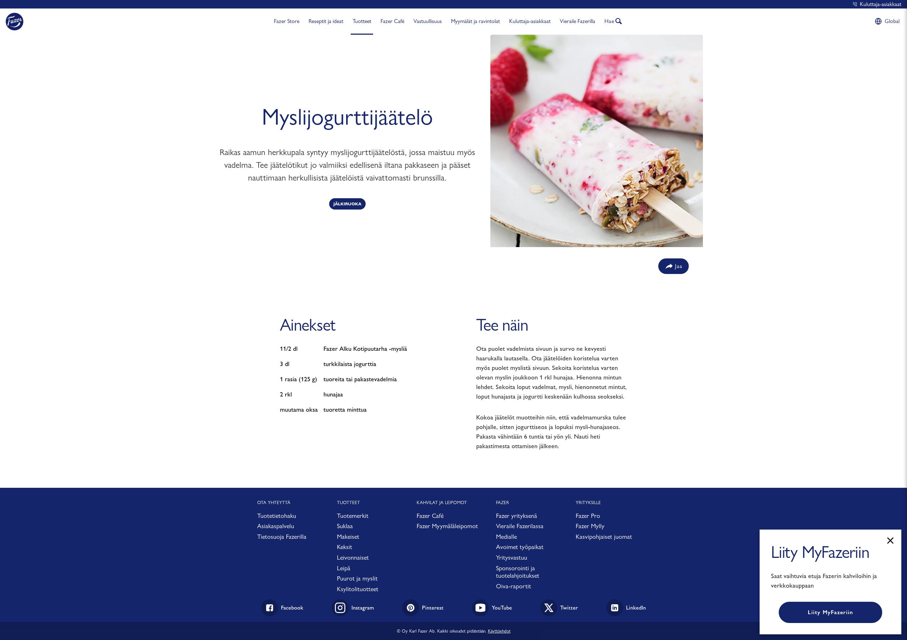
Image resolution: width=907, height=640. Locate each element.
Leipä (343, 568)
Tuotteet (362, 21)
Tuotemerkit (352, 515)
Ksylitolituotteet (357, 589)
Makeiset (348, 536)
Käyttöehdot (499, 631)
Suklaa (345, 526)
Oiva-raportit (513, 586)
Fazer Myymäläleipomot (447, 526)
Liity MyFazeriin (830, 612)
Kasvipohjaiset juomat (604, 536)
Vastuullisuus (427, 21)
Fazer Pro (588, 515)
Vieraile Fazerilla (577, 21)
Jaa (678, 266)
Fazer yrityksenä (516, 515)
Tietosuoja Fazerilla (281, 536)
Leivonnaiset (353, 557)
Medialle (506, 536)
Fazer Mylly (590, 526)
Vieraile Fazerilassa (519, 526)
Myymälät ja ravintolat (475, 21)
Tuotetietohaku (276, 515)
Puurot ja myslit (357, 578)
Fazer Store (286, 21)
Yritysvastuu (511, 557)
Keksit (344, 546)
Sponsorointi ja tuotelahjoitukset (517, 571)
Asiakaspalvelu (275, 526)
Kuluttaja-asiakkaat (880, 4)
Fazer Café (392, 21)
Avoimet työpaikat (519, 546)
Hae (609, 21)
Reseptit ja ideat (326, 21)
